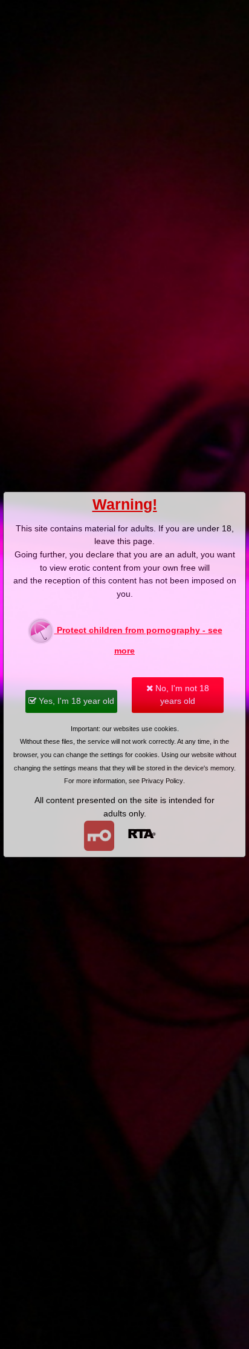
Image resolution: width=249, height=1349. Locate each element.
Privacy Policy (162, 780)
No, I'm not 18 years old (181, 694)
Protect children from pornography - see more (138, 640)
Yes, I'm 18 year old (75, 701)
